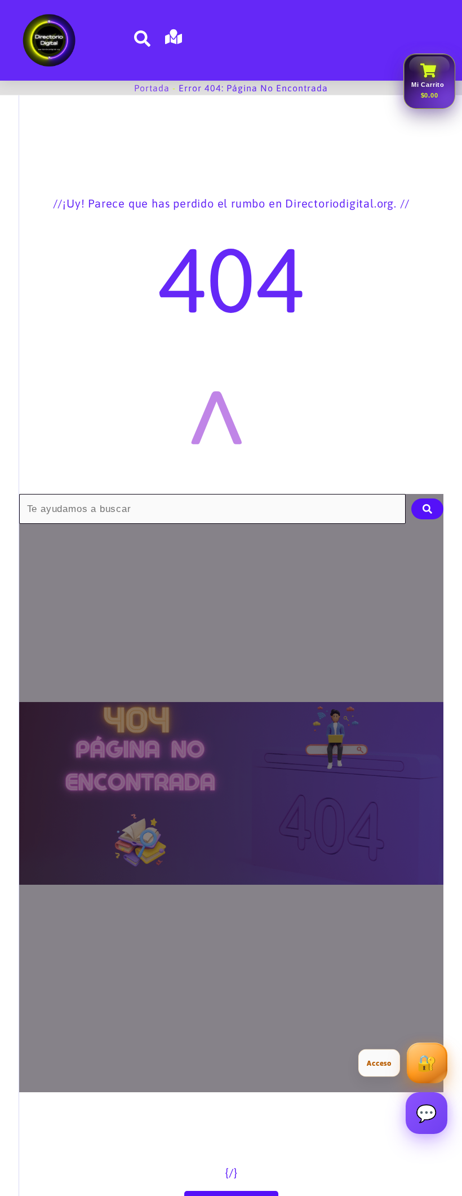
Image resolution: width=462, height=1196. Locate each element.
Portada (152, 88)
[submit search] (427, 508)
